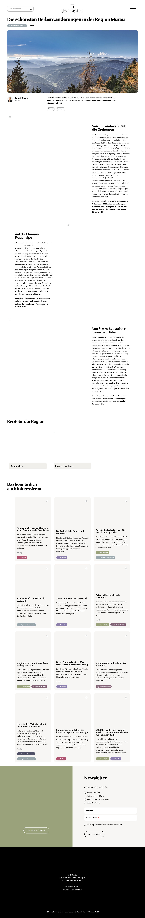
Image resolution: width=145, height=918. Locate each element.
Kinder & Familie (93, 792)
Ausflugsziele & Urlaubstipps (98, 799)
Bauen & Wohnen (93, 803)
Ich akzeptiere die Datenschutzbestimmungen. (105, 824)
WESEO (97, 912)
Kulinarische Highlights (95, 796)
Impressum (69, 912)
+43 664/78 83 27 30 (72, 887)
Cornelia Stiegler (21, 98)
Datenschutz (80, 912)
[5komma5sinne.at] (72, 8)
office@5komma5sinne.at (72, 890)
